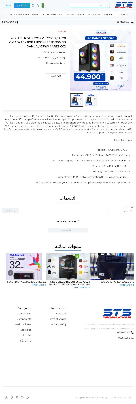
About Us (61, 313)
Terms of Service (57, 319)
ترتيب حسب (129, 206)
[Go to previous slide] (10, 273)
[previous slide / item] (72, 60)
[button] (99, 89)
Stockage (26, 330)
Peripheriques (23, 324)
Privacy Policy (58, 324)
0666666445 (123, 22)
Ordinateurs (24, 313)
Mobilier (26, 335)
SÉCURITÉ (25, 341)
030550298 (8, 22)
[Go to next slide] (125, 273)
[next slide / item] (130, 60)
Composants (24, 319)
